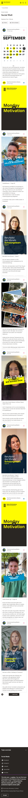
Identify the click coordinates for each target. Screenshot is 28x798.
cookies (13, 777)
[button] (4, 22)
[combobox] (21, 3)
